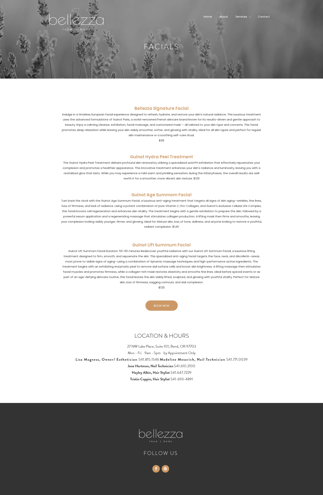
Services (241, 17)
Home (208, 17)
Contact (264, 17)
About (223, 17)
